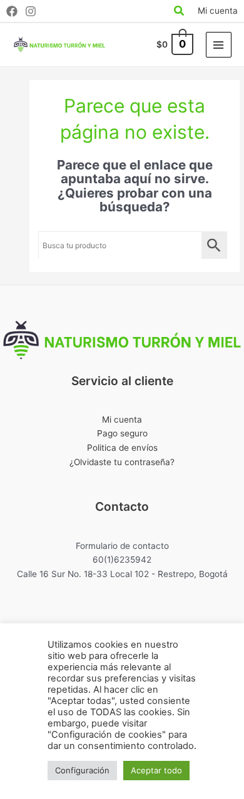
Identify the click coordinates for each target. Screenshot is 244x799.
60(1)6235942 (122, 560)
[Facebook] (12, 11)
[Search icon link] (179, 12)
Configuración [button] (82, 770)
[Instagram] (30, 11)
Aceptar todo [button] (156, 770)
